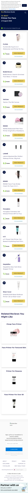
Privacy (14, 461)
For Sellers (6, 466)
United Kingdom (20, 469)
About (5, 461)
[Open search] (25, 12)
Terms (23, 461)
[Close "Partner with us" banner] (26, 484)
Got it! (24, 5)
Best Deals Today (20, 466)
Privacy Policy (12, 8)
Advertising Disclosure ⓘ (7, 469)
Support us (21, 463)
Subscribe (14, 449)
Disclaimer (6, 463)
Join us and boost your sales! (9, 490)
